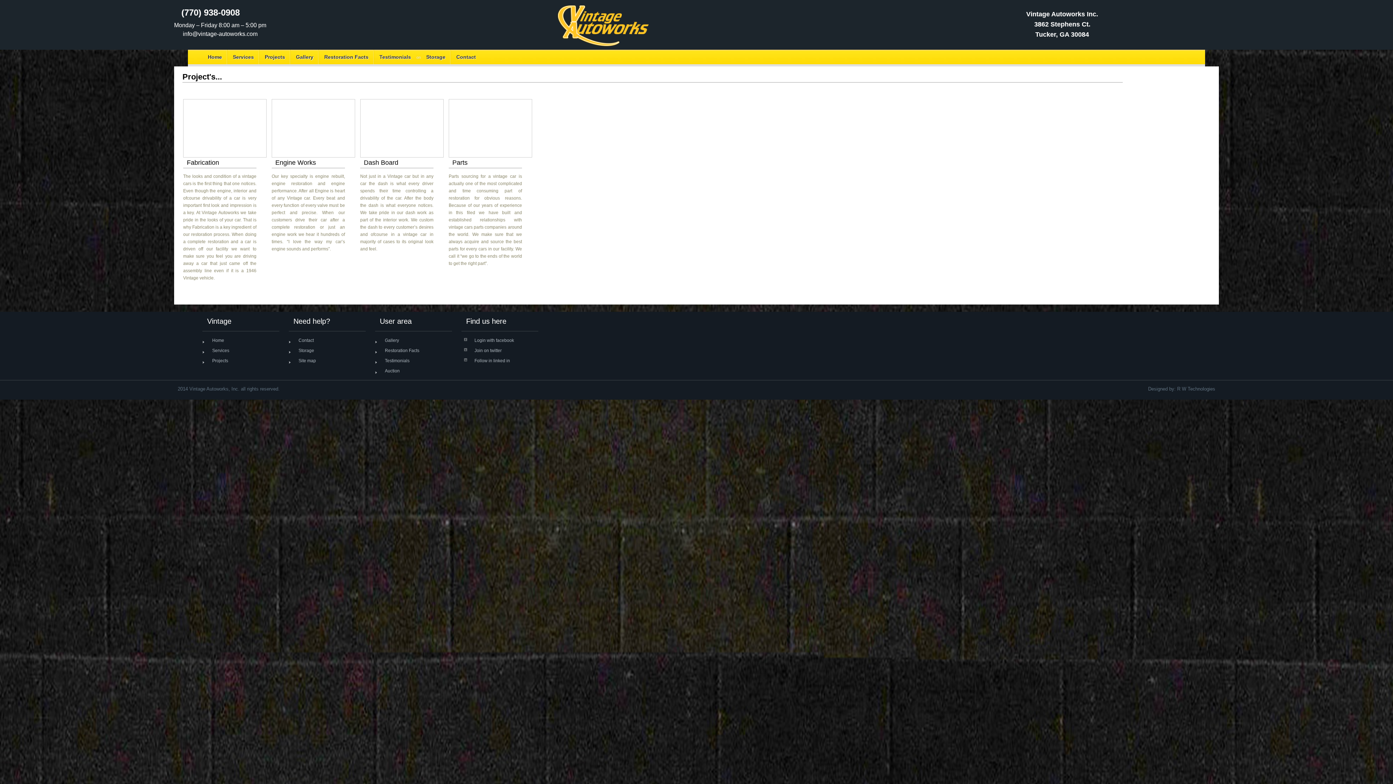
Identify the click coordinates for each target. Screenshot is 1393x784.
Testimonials (395, 57)
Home (215, 57)
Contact (466, 57)
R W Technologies (1196, 389)
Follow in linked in (492, 360)
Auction (392, 370)
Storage (435, 57)
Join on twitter (488, 350)
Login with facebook (494, 340)
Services (243, 57)
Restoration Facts (346, 57)
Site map (307, 360)
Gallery (304, 57)
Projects (275, 57)
